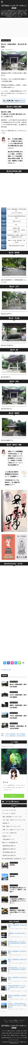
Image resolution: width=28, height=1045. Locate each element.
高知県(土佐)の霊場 (7, 669)
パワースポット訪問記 (12, 1020)
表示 (23, 100)
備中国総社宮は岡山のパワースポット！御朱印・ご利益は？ (18, 889)
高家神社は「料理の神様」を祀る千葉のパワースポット (18, 912)
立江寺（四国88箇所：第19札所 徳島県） (15, 735)
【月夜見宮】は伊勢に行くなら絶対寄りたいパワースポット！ (18, 901)
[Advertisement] (14, 27)
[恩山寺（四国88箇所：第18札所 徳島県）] (15, 662)
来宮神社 (12, 865)
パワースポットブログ (13, 1021)
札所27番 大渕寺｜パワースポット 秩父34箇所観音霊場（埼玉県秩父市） (17, 943)
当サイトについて (14, 795)
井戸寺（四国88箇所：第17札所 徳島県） (15, 734)
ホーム (5, 1020)
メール (21, 1021)
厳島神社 (12, 876)
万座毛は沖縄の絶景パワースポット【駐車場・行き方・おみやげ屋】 (17, 987)
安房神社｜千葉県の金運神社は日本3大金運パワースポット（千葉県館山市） (17, 1005)
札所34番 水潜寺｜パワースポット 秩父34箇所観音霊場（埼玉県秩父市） (17, 969)
